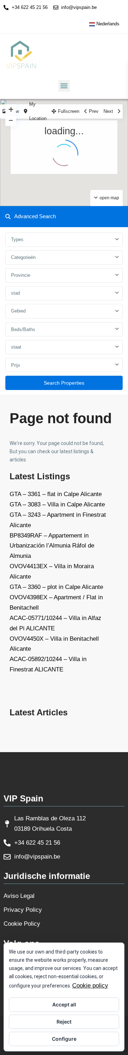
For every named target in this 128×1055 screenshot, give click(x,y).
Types (17, 239)
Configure (64, 1039)
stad (15, 293)
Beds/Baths (23, 329)
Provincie (20, 275)
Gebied (18, 311)
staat (16, 347)
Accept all (64, 1004)
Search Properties (64, 383)
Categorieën (23, 257)
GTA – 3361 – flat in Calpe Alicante (56, 494)
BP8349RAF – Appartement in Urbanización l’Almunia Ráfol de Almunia (52, 546)
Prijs (15, 365)
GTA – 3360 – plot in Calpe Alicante (56, 587)
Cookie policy (90, 985)
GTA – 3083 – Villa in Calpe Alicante (57, 504)
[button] (64, 86)
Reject (64, 1022)
